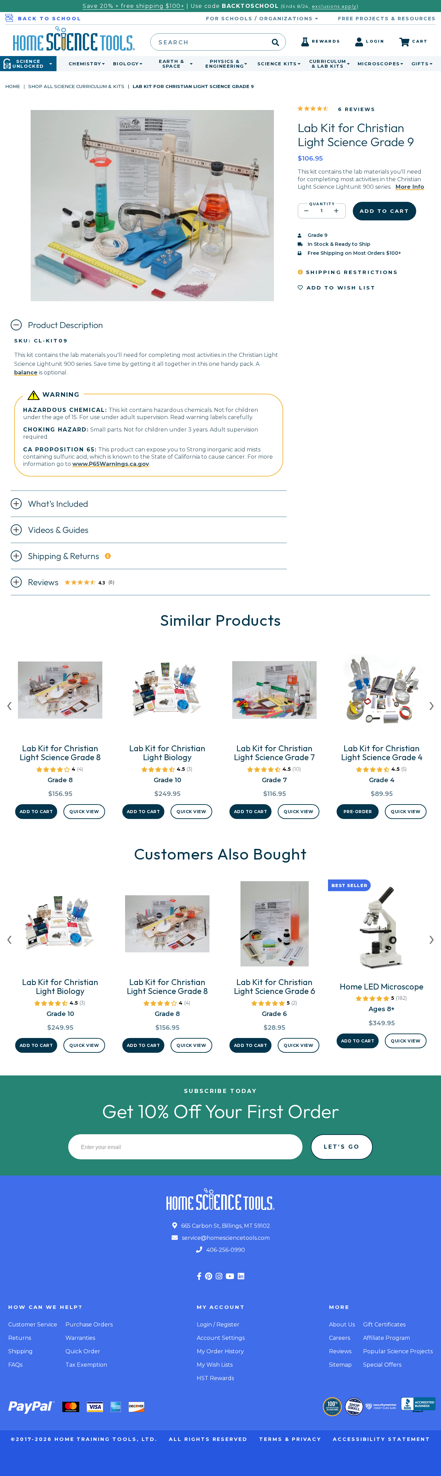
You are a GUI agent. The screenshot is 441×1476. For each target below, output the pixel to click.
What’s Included (58, 503)
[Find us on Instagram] (219, 1276)
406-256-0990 (225, 1250)
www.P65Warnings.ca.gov (110, 464)
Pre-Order (357, 811)
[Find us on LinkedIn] (241, 1276)
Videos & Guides (58, 529)
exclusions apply (334, 6)
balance (26, 372)
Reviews (75, 583)
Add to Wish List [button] (340, 287)
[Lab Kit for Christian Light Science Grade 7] (274, 693)
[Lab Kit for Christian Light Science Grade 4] (382, 693)
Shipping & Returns (63, 555)
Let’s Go (342, 1147)
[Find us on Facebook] (199, 1276)
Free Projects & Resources (387, 18)
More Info (410, 187)
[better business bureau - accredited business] (418, 1405)
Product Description (65, 324)
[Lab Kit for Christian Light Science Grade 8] (60, 693)
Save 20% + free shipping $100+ (133, 6)
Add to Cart (36, 811)
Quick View (84, 811)
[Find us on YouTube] (230, 1276)
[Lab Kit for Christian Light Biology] (167, 693)
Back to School (49, 18)
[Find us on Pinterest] (208, 1276)
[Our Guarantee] (332, 1406)
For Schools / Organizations (260, 18)
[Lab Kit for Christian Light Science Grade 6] (274, 926)
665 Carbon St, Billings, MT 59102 (225, 1226)
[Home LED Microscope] (382, 931)
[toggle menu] (102, 63)
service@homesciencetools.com (225, 1238)
